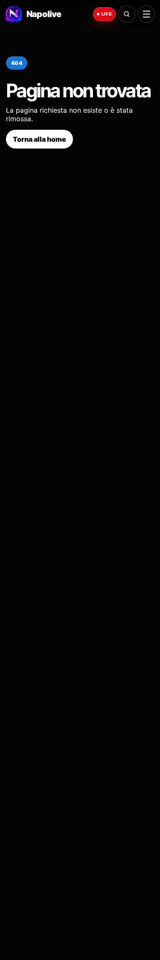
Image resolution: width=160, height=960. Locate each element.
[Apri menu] (146, 14)
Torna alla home (39, 139)
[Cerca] (126, 14)
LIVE (107, 14)
